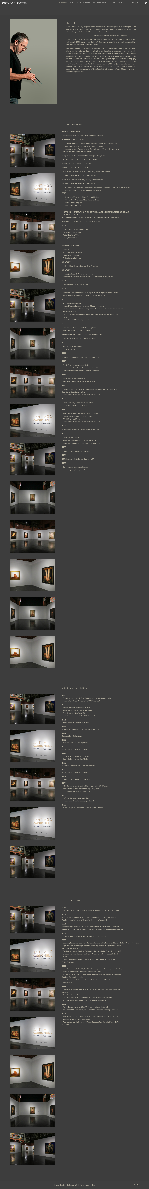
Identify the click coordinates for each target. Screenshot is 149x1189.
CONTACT (121, 3)
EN (138, 3)
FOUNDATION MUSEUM (100, 3)
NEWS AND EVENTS (83, 3)
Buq (93, 1185)
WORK (72, 3)
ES (133, 3)
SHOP (113, 3)
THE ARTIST (62, 3)
